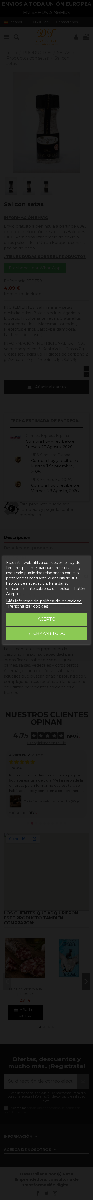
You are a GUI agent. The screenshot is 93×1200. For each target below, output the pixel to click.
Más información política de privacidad (44, 600)
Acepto (47, 619)
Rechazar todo (46, 633)
